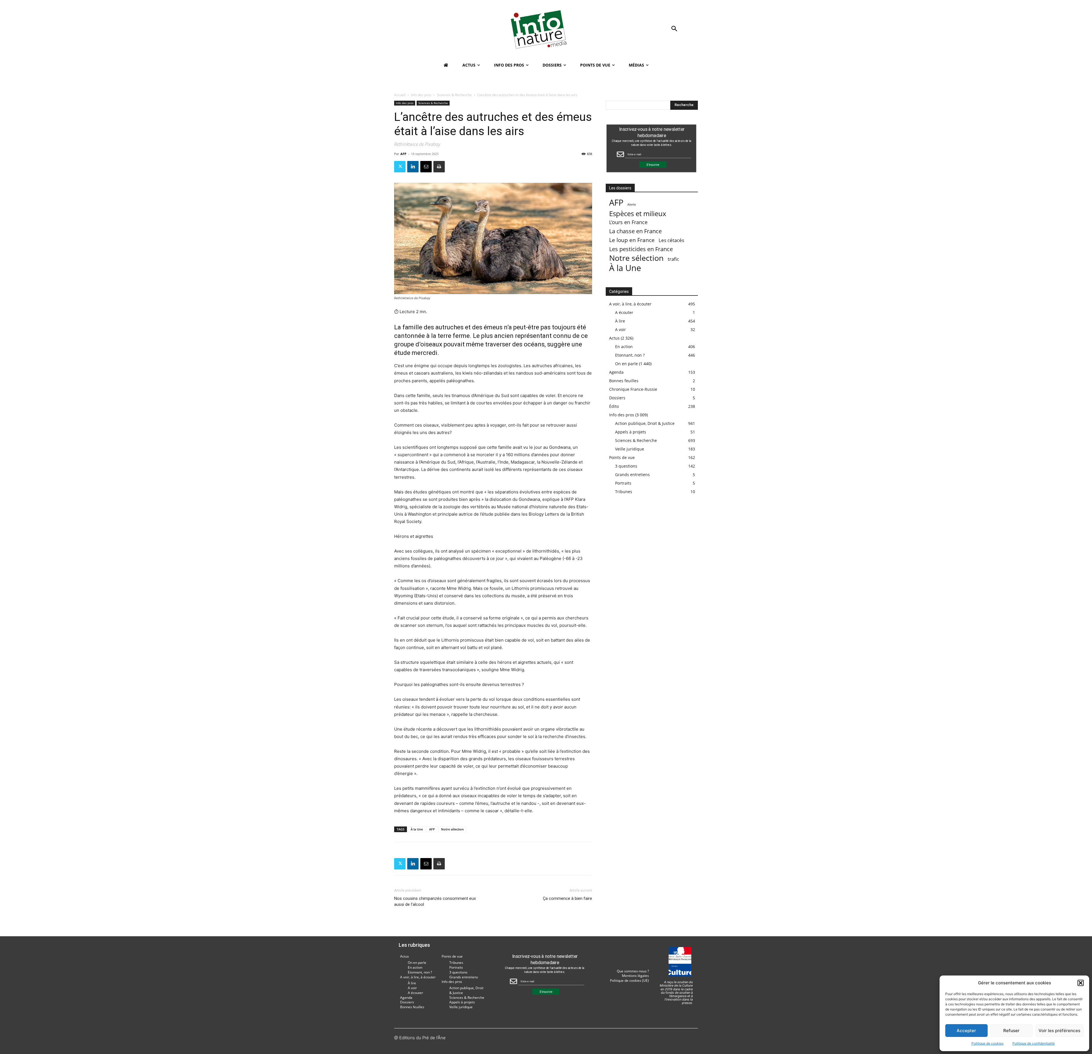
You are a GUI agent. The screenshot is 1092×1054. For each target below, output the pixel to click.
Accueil (400, 94)
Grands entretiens (632, 474)
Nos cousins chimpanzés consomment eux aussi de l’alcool (435, 901)
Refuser (1011, 1030)
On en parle (626, 363)
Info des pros (421, 94)
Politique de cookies (987, 1043)
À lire (620, 321)
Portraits (623, 483)
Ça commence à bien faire (567, 898)
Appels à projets (630, 432)
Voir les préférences (1059, 1030)
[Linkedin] (413, 166)
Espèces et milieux (637, 213)
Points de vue (622, 457)
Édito (614, 406)
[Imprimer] (439, 166)
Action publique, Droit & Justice (645, 423)
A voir (620, 329)
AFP (403, 154)
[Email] (426, 166)
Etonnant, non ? (630, 355)
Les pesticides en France (641, 249)
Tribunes (623, 491)
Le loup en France (632, 240)
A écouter (624, 312)
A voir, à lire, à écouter (630, 304)
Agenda (616, 372)
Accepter (966, 1030)
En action (624, 346)
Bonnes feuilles (623, 380)
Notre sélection (452, 829)
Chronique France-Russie (633, 389)
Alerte (631, 204)
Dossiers (617, 397)
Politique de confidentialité (1033, 1043)
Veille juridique (629, 449)
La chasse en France (635, 231)
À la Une (417, 829)
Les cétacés (671, 240)
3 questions (626, 466)
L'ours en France (628, 222)
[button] (1080, 983)
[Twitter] (400, 166)
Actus (614, 338)
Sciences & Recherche (454, 94)
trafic (673, 259)
